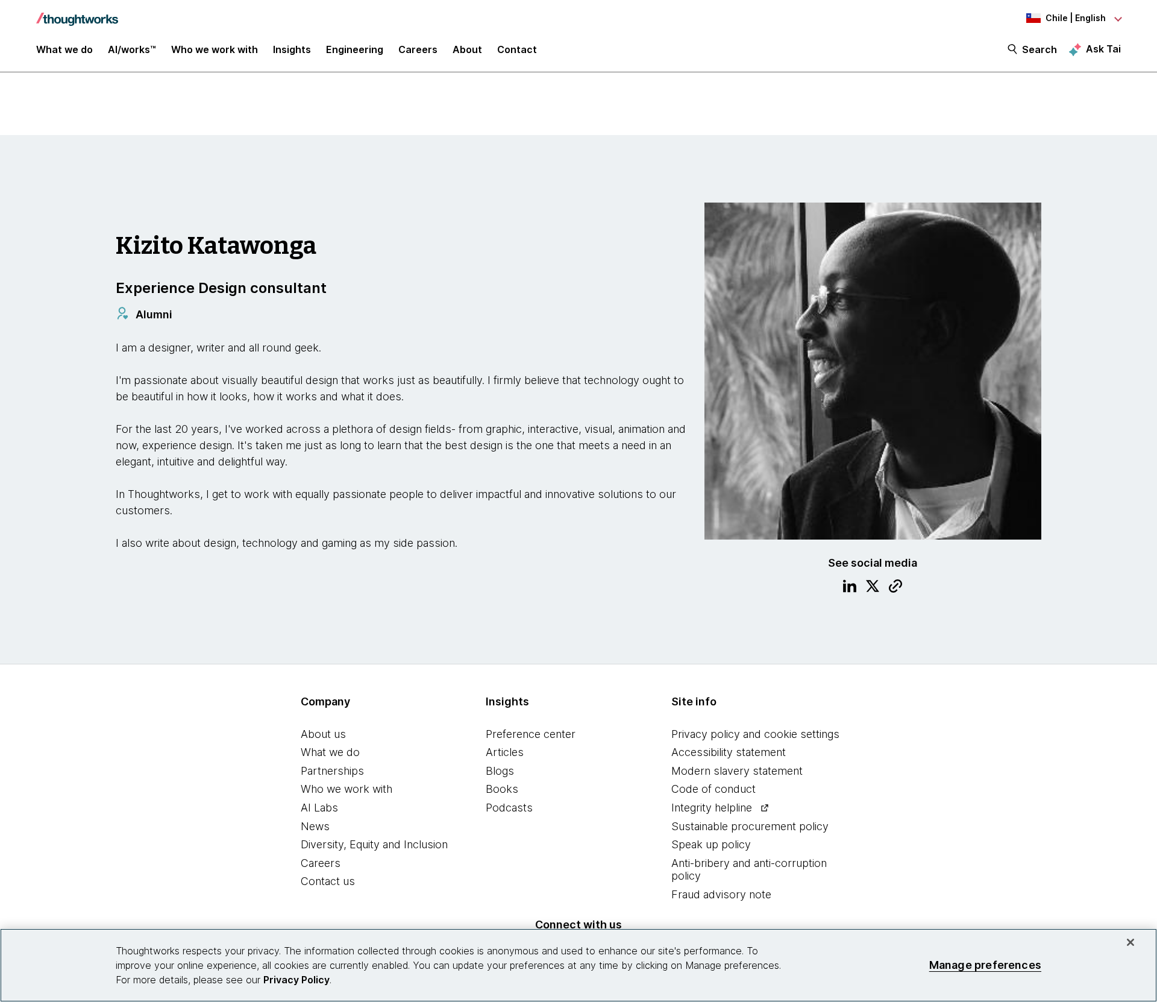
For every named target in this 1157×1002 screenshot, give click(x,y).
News (315, 826)
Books (502, 789)
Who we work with (346, 789)
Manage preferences (985, 965)
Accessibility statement (728, 752)
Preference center (530, 734)
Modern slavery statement (737, 770)
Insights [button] (292, 49)
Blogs (500, 770)
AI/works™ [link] (132, 49)
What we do (330, 752)
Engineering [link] (354, 49)
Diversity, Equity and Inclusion (374, 844)
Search (1039, 49)
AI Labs (319, 807)
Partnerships (332, 770)
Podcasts (509, 807)
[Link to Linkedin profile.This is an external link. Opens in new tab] (849, 587)
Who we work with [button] (214, 49)
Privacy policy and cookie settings (755, 734)
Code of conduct (713, 789)
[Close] (1130, 942)
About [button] (467, 49)
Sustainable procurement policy (750, 826)
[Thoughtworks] (77, 13)
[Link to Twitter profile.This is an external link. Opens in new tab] (872, 587)
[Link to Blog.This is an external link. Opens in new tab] (895, 587)
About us (323, 734)
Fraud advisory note (721, 894)
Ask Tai (1103, 49)
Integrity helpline (711, 807)
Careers (320, 863)
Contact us (328, 881)
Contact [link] (517, 49)
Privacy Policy (296, 980)
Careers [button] (417, 49)
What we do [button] (64, 49)
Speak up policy (711, 844)
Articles (505, 752)
